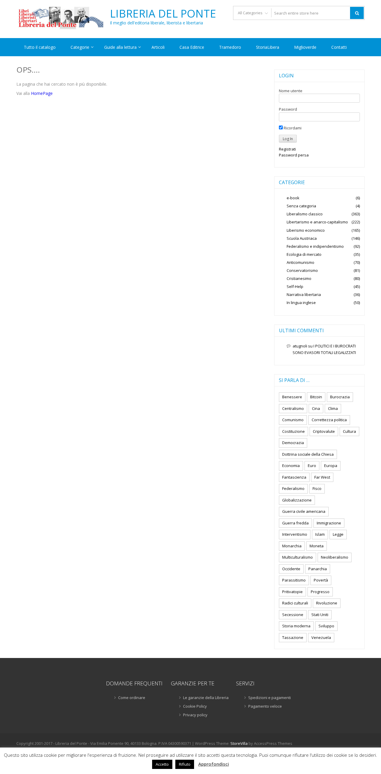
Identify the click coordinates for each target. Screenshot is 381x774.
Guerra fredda (295, 523)
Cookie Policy (195, 706)
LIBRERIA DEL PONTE (163, 13)
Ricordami (292, 128)
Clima (333, 408)
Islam (320, 534)
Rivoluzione (326, 603)
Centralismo (293, 408)
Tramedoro (230, 47)
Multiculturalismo (297, 557)
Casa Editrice (191, 47)
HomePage (42, 93)
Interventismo (294, 534)
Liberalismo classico (305, 214)
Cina (316, 408)
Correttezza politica (329, 419)
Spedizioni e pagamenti (269, 697)
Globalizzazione (297, 500)
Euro (312, 465)
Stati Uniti (319, 614)
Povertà (321, 580)
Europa (330, 465)
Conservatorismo (302, 270)
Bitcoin (316, 396)
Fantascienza (294, 477)
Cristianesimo (299, 278)
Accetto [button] (162, 764)
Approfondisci (213, 764)
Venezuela (321, 637)
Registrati (287, 149)
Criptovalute (324, 431)
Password (288, 109)
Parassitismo (294, 580)
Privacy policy (195, 714)
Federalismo (293, 488)
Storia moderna (296, 626)
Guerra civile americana (303, 511)
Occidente (291, 568)
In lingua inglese (301, 302)
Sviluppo (326, 626)
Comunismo (293, 419)
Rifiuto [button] (184, 764)
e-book (293, 197)
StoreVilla (239, 743)
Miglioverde (305, 47)
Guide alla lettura (120, 47)
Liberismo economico (306, 230)
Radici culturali (295, 603)
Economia (291, 465)
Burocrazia (340, 396)
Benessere (292, 396)
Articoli (158, 47)
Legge (338, 534)
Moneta (317, 546)
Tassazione (292, 637)
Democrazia (293, 442)
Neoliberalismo (334, 557)
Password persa (294, 155)
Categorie (80, 47)
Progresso (320, 591)
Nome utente (290, 90)
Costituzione (293, 431)
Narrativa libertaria (304, 294)
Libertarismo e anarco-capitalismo (317, 222)
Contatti (339, 47)
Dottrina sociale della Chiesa (308, 454)
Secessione (292, 614)
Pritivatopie (292, 591)
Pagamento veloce (265, 706)
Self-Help (295, 286)
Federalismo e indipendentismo (315, 246)
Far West (322, 477)
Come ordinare (131, 697)
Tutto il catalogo (40, 47)
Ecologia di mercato (304, 254)
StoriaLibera (267, 47)
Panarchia (317, 568)
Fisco (317, 488)
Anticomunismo (300, 262)
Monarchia (292, 546)
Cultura (349, 431)
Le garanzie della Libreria (206, 697)
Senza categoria (301, 206)
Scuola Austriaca (302, 238)
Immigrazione (329, 523)
